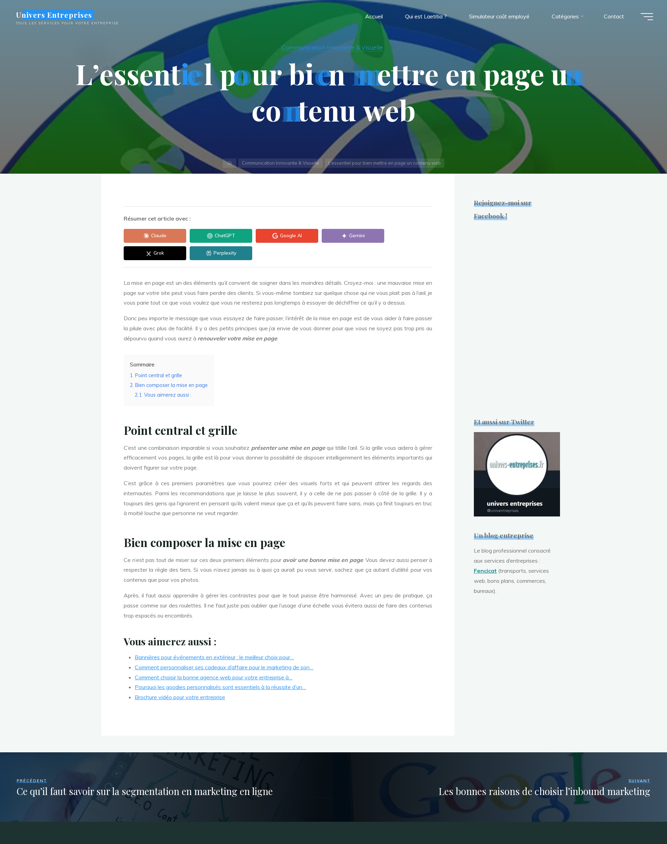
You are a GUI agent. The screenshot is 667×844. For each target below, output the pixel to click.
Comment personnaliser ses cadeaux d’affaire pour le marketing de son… (224, 667)
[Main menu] (647, 16)
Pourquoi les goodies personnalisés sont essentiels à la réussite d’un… (220, 687)
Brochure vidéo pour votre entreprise (180, 697)
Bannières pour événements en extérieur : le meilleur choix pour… (214, 657)
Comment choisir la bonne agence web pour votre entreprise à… (214, 677)
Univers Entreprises (54, 14)
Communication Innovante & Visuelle (332, 47)
